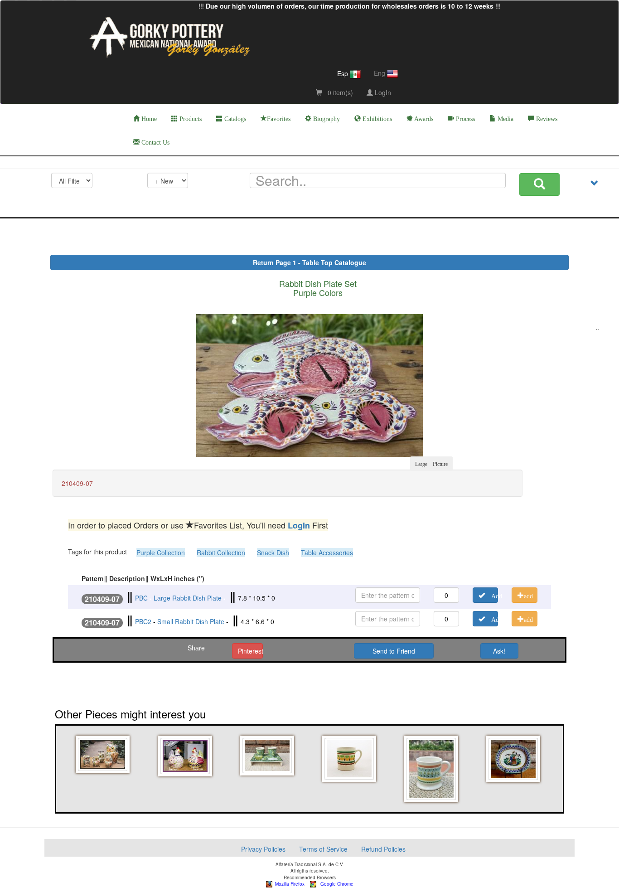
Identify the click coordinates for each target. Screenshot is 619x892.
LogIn (382, 92)
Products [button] (190, 119)
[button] (104, 754)
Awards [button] (423, 119)
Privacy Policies (263, 848)
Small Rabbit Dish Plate (190, 621)
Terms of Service (323, 848)
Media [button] (504, 119)
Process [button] (464, 119)
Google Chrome (334, 884)
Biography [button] (325, 119)
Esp (343, 73)
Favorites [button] (278, 119)
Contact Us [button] (154, 142)
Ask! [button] (499, 650)
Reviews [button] (545, 119)
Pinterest (250, 650)
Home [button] (148, 119)
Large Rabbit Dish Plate (188, 597)
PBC (141, 597)
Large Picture (431, 463)
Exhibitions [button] (376, 119)
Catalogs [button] (234, 119)
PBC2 (143, 621)
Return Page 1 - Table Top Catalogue (309, 262)
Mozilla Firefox (288, 884)
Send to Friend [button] (393, 650)
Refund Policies (383, 848)
